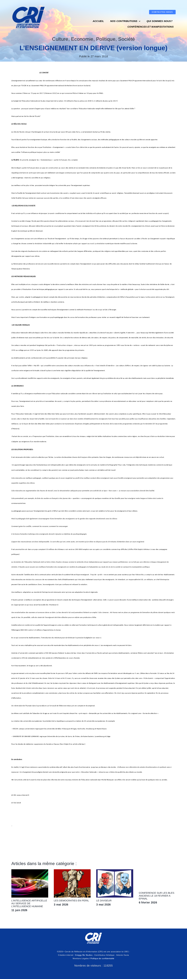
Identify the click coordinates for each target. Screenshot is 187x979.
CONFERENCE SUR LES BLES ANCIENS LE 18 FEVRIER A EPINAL (156, 896)
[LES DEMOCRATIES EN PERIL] (72, 870)
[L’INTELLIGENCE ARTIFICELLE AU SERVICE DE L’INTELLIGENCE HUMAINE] (29, 870)
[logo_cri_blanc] (93, 932)
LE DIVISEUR (104, 900)
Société (126, 39)
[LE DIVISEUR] (114, 870)
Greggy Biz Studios (83, 955)
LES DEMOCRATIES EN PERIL (71, 900)
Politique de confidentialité (102, 958)
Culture (60, 39)
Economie (82, 39)
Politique (105, 39)
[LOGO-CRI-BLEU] (28, 5)
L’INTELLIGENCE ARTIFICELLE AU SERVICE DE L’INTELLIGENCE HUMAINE (29, 903)
